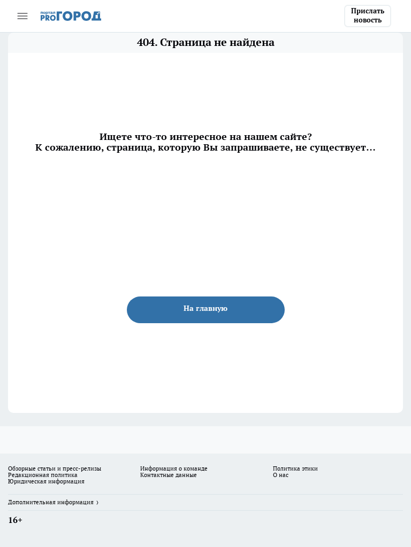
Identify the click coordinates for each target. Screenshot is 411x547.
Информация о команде (174, 468)
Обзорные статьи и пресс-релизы (54, 468)
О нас (280, 475)
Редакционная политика (43, 475)
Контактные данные (168, 475)
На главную (205, 308)
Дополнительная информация (51, 502)
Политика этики (295, 468)
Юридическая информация (46, 481)
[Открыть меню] (22, 16)
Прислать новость (367, 15)
